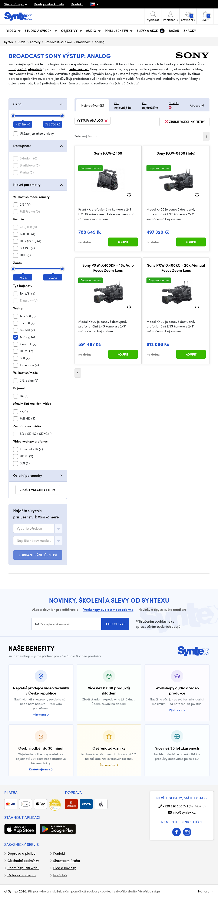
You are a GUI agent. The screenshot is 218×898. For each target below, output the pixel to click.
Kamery (35, 42)
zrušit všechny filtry (38, 489)
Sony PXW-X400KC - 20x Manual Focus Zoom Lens (176, 268)
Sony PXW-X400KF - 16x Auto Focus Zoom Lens (108, 268)
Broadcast (83, 42)
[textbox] (29, 528)
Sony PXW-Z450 (108, 153)
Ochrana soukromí (21, 874)
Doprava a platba (21, 853)
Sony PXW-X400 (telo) (176, 153)
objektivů (35, 69)
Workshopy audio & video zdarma (108, 609)
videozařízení (79, 69)
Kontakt (77, 4)
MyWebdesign (149, 891)
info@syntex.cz (184, 812)
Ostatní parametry (27, 475)
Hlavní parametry (26, 184)
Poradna (60, 874)
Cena (17, 103)
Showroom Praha (66, 860)
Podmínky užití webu (23, 867)
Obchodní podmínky (23, 860)
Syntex (8, 42)
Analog (96, 120)
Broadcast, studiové (58, 42)
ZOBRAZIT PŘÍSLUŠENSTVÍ (38, 555)
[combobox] (37, 528)
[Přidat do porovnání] (129, 194)
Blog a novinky (64, 867)
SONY (22, 42)
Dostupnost (22, 145)
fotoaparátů (17, 69)
